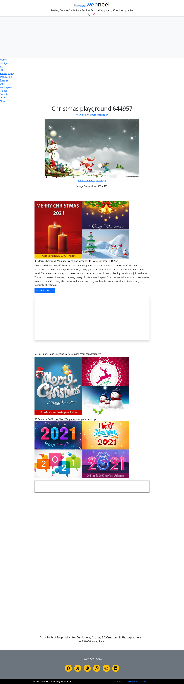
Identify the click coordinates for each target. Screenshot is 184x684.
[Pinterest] (87, 668)
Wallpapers (6, 87)
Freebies (4, 94)
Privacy (120, 681)
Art (1, 66)
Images (4, 80)
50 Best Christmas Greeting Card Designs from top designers (67, 354)
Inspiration (6, 76)
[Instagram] (96, 668)
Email (143, 681)
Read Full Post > (44, 290)
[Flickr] (106, 668)
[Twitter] (77, 668)
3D (1, 70)
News (3, 101)
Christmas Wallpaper (92, 114)
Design (4, 63)
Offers (3, 97)
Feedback (132, 681)
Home (3, 59)
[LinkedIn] (115, 668)
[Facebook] (68, 668)
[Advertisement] (92, 37)
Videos (3, 90)
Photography (7, 73)
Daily (2, 83)
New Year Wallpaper (65, 419)
